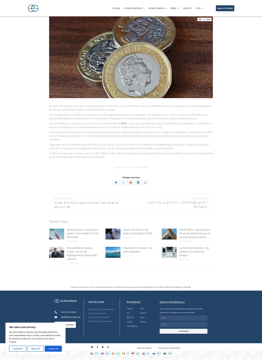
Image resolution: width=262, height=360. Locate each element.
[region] (35, 339)
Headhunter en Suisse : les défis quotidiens (137, 250)
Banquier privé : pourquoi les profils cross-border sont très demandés (82, 233)
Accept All (53, 348)
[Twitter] (103, 347)
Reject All (35, 348)
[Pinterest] (130, 182)
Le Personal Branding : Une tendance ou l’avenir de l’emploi (194, 252)
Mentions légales (144, 348)
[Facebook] (116, 182)
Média (174, 8)
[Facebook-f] (97, 347)
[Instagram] (108, 347)
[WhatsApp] (145, 182)
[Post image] (56, 234)
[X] (123, 182)
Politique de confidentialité (169, 348)
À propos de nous (133, 8)
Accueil (116, 8)
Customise (18, 348)
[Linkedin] (92, 347)
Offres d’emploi (156, 8)
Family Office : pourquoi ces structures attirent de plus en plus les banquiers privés (194, 233)
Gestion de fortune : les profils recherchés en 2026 (137, 231)
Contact (187, 8)
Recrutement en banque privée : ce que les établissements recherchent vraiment (82, 253)
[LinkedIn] (138, 182)
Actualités (127, 167)
